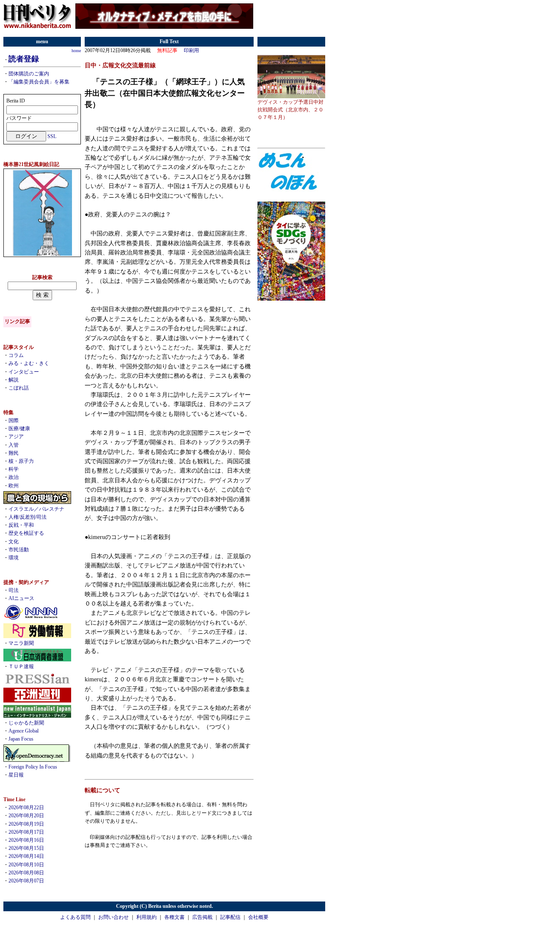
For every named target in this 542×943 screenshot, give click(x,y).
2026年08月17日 (26, 832)
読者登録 (23, 59)
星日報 (16, 775)
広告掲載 (202, 917)
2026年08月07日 (26, 881)
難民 (13, 453)
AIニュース (21, 598)
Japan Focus (20, 739)
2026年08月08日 (26, 873)
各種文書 (174, 917)
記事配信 (230, 917)
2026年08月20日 (26, 816)
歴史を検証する (26, 533)
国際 (13, 420)
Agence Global (23, 731)
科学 (13, 469)
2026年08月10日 (26, 865)
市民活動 (18, 550)
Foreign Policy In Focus (32, 767)
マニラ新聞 (21, 643)
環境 (13, 558)
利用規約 (146, 917)
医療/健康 (19, 428)
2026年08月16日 (26, 840)
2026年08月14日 (26, 856)
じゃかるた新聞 (26, 723)
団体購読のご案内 (28, 74)
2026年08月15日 (26, 848)
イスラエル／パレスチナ (36, 509)
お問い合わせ (113, 917)
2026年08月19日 (26, 824)
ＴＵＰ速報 (21, 666)
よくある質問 (75, 917)
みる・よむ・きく (28, 363)
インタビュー (23, 372)
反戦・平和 (21, 525)
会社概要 (258, 917)
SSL (51, 136)
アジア (16, 437)
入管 (13, 445)
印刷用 (191, 50)
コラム (16, 355)
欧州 (13, 486)
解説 (13, 380)
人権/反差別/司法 (27, 517)
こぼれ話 (18, 388)
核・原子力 (21, 461)
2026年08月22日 (26, 807)
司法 (13, 590)
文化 (13, 542)
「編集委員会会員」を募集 (38, 82)
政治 (13, 477)
